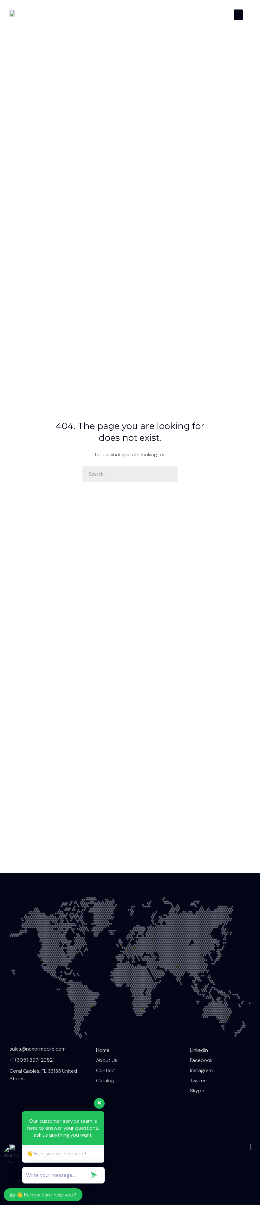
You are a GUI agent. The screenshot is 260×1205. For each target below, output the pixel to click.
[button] (238, 14)
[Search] (170, 474)
